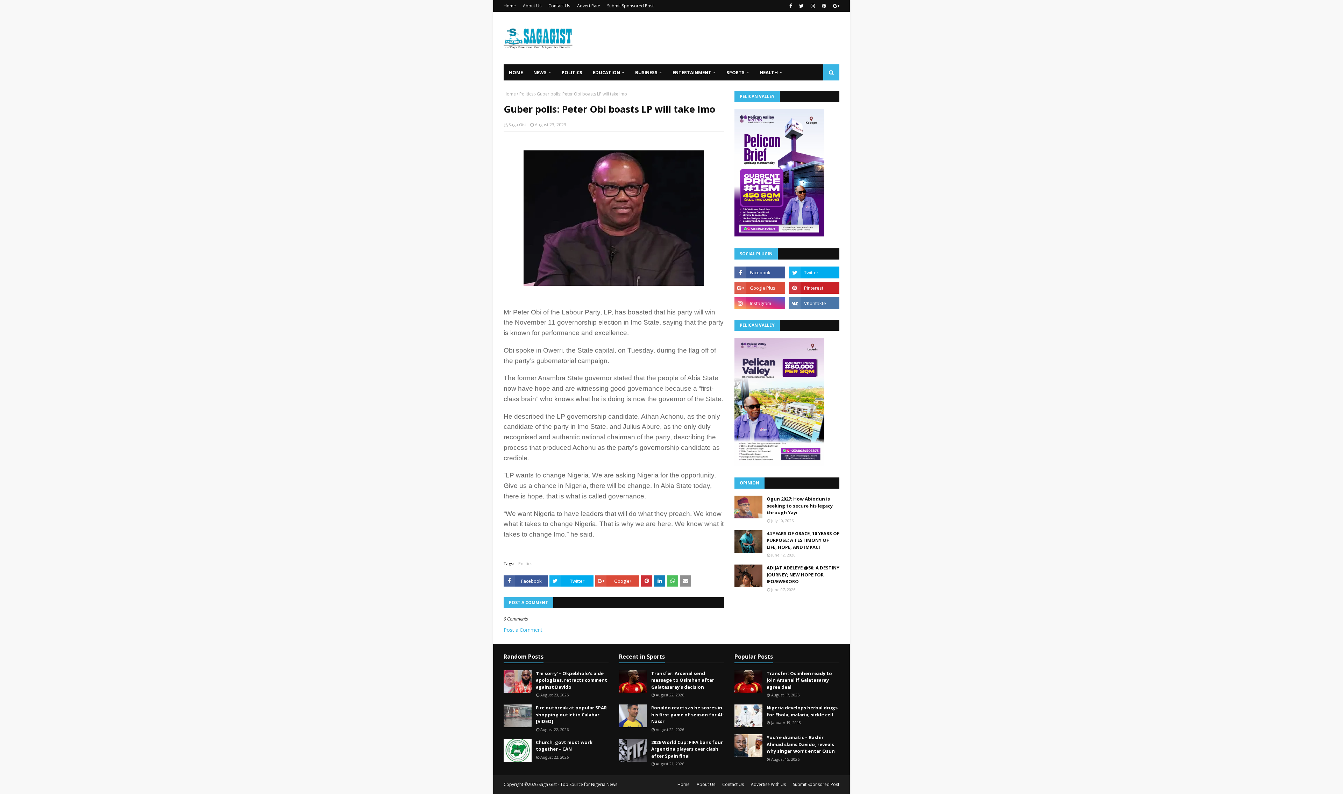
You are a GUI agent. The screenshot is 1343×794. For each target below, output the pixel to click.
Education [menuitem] (606, 72)
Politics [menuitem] (572, 72)
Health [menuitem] (769, 72)
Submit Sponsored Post (630, 6)
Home (510, 6)
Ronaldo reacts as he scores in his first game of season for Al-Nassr (687, 714)
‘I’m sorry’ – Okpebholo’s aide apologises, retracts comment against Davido (571, 680)
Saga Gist (518, 125)
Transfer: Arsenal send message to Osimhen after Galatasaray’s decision (682, 680)
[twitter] (801, 6)
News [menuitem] (540, 72)
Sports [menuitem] (735, 72)
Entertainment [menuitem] (692, 72)
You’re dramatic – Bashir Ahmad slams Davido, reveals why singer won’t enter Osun (801, 744)
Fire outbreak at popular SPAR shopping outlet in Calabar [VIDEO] (571, 714)
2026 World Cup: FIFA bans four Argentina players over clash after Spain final (687, 749)
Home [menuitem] (516, 72)
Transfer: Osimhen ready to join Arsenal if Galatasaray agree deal (799, 680)
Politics (526, 94)
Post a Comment (523, 629)
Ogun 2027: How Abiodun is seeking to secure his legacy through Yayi (800, 506)
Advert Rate (588, 6)
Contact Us (559, 6)
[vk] (814, 303)
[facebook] (791, 6)
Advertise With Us (768, 784)
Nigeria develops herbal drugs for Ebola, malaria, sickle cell (802, 711)
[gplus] (835, 6)
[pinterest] (824, 6)
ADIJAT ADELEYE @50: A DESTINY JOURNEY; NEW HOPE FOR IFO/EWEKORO (803, 574)
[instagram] (813, 6)
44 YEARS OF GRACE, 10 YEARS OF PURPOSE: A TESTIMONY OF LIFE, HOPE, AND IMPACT (803, 540)
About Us (532, 6)
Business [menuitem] (646, 72)
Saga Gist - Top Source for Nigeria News (578, 784)
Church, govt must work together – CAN (564, 745)
